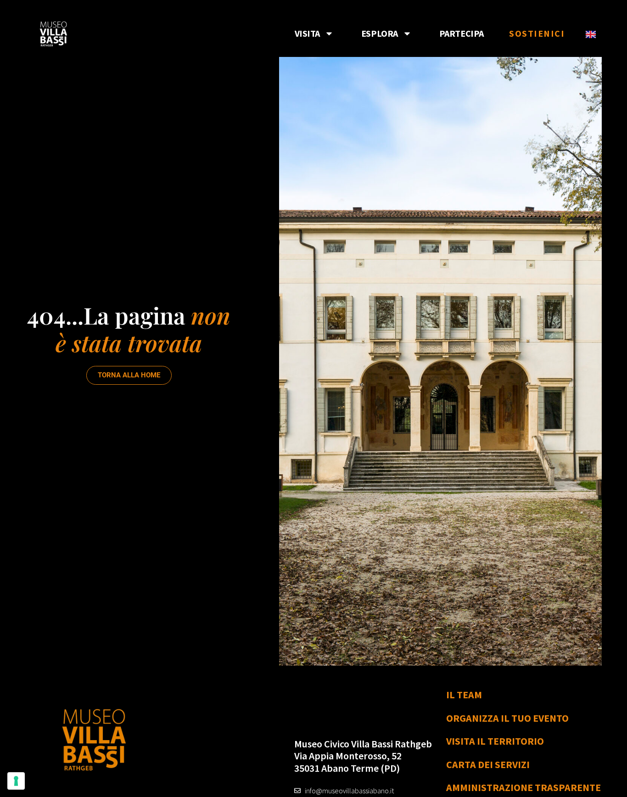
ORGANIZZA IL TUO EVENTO (507, 718)
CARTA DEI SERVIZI (488, 764)
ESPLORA (379, 33)
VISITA (307, 33)
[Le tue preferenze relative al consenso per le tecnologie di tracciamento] (16, 781)
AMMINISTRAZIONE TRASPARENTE (523, 787)
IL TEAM (464, 694)
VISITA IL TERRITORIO (495, 741)
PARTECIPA (461, 33)
